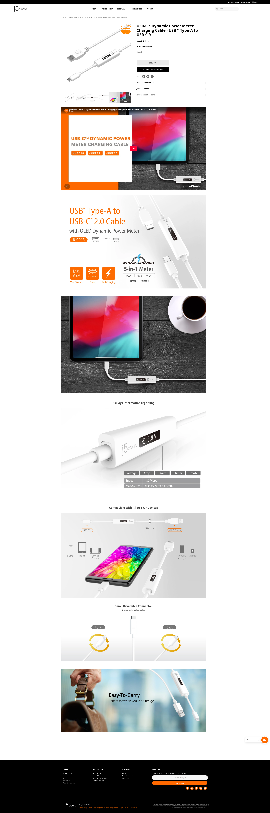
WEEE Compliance (69, 783)
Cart (256, 2)
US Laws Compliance (131, 808)
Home (65, 17)
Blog (64, 778)
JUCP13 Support (143, 89)
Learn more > (206, 807)
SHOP (94, 9)
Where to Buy (67, 773)
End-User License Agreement (109, 808)
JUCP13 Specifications (146, 95)
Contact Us (126, 778)
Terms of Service (94, 808)
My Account (126, 773)
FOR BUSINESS (136, 9)
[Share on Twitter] (147, 76)
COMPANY (121, 9)
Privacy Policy (83, 808)
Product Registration (99, 776)
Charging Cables (74, 17)
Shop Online (96, 773)
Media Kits (66, 780)
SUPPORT (149, 9)
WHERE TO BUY (107, 9)
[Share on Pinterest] (152, 76)
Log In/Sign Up (245, 2)
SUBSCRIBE (179, 783)
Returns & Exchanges (99, 778)
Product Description (145, 83)
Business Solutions (98, 780)
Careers (65, 776)
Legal (121, 808)
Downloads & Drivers (129, 776)
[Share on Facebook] (143, 76)
